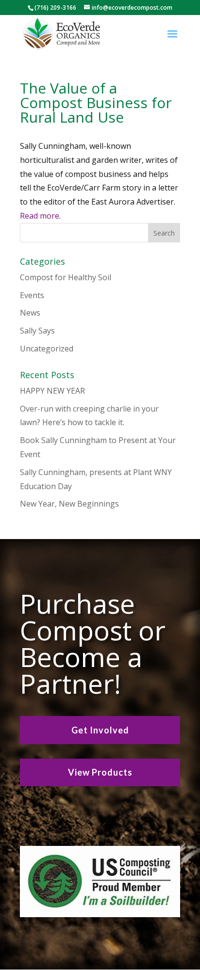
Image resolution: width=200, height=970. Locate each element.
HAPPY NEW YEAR (52, 390)
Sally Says (37, 330)
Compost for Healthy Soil (65, 277)
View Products (100, 772)
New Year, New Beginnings (69, 503)
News (30, 312)
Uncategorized (46, 348)
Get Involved (100, 730)
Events (32, 295)
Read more (39, 215)
